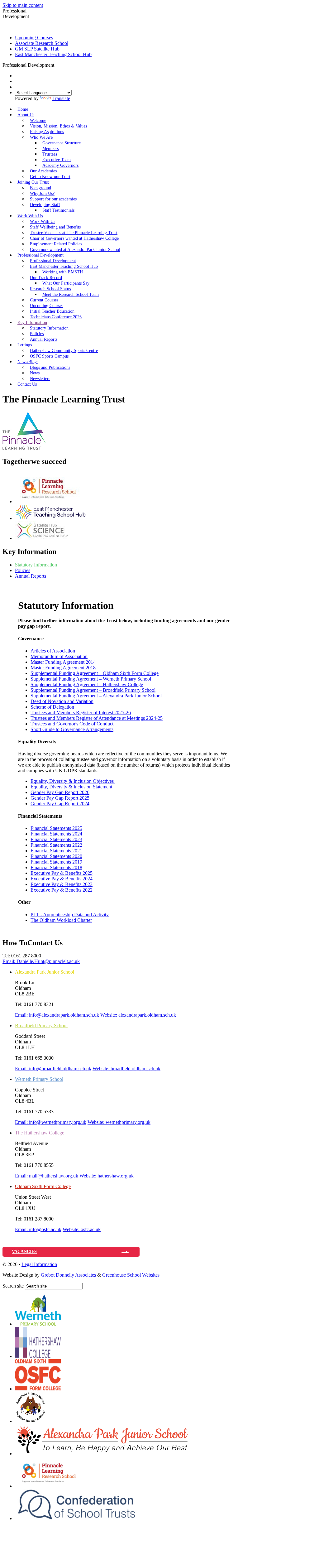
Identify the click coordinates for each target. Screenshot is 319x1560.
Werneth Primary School (39, 1079)
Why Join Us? (42, 193)
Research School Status (50, 288)
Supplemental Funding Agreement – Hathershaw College (87, 684)
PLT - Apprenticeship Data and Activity (70, 914)
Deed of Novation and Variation (62, 701)
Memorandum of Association (59, 656)
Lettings (24, 345)
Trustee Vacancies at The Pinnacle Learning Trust (73, 232)
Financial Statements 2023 (56, 839)
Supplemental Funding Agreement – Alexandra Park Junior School (96, 695)
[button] (56, 65)
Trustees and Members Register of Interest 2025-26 (81, 712)
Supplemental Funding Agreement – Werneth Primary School (91, 678)
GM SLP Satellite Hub (37, 48)
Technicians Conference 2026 (56, 317)
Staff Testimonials (58, 210)
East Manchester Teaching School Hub (53, 54)
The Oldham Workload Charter (61, 920)
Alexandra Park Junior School (44, 972)
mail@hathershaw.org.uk (46, 1175)
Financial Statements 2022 (56, 845)
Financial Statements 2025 (56, 828)
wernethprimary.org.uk (119, 1122)
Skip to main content (22, 5)
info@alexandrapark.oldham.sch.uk (57, 1015)
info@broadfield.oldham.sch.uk (53, 1068)
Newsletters (40, 378)
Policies (37, 333)
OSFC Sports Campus (49, 356)
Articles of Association (53, 650)
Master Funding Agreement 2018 (63, 667)
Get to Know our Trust (50, 176)
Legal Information (39, 1264)
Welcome (38, 120)
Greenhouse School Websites (131, 1275)
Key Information (32, 322)
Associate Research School (41, 43)
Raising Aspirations (47, 131)
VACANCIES (24, 1251)
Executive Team (56, 159)
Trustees (49, 154)
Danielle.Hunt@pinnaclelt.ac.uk (41, 961)
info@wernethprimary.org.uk (50, 1122)
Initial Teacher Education (52, 311)
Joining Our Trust (33, 182)
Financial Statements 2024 (56, 833)
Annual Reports (43, 339)
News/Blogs (27, 361)
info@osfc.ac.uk (38, 1229)
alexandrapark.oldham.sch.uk (138, 1015)
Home (22, 109)
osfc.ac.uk (82, 1229)
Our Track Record (46, 277)
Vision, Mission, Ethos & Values (58, 126)
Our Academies (43, 171)
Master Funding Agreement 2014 (63, 662)
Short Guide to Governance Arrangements (72, 729)
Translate (61, 98)
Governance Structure (61, 143)
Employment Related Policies (56, 244)
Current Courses (44, 300)
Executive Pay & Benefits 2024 (62, 878)
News (35, 373)
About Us (25, 115)
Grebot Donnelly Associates (68, 1275)
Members (50, 148)
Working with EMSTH (62, 272)
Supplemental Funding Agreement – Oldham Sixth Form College (95, 673)
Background (40, 187)
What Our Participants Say (65, 283)
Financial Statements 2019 (56, 861)
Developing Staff (45, 204)
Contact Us (27, 384)
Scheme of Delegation (52, 707)
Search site (13, 1285)
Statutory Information (49, 328)
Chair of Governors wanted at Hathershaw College (74, 238)
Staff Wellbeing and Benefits (55, 227)
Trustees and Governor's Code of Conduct (72, 723)
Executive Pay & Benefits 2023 (62, 884)
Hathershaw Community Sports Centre (64, 350)
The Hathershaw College (39, 1132)
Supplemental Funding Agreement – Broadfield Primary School (93, 690)
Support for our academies (53, 199)
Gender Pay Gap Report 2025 (60, 798)
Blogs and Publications (50, 367)
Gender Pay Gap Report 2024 (60, 803)
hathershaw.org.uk (106, 1175)
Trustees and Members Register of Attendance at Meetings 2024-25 (97, 718)
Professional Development (40, 255)
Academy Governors (60, 165)
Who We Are (41, 137)
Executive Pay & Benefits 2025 (62, 873)
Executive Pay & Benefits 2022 (62, 890)
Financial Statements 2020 (56, 856)
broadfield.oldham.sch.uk (126, 1068)
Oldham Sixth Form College (43, 1186)
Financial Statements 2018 (56, 867)
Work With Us (30, 216)
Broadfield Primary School (41, 1025)
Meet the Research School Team (70, 294)
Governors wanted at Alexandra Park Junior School (75, 249)
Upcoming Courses (34, 37)
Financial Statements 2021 (56, 850)
